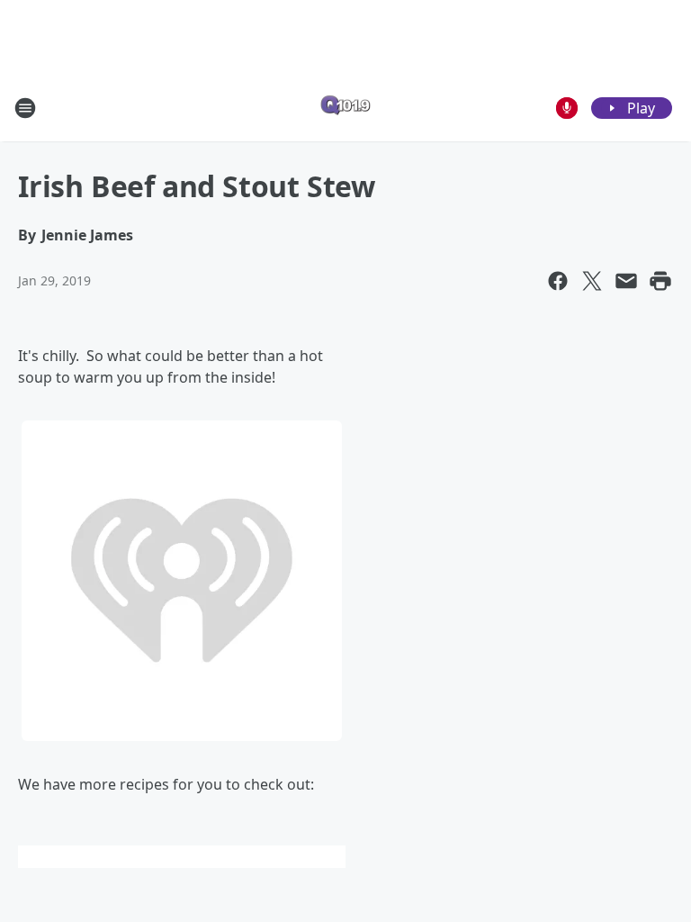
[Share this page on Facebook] (557, 281)
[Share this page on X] (592, 281)
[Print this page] (660, 281)
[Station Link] (345, 107)
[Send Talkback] (567, 108)
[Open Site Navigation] (25, 108)
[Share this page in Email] (626, 281)
